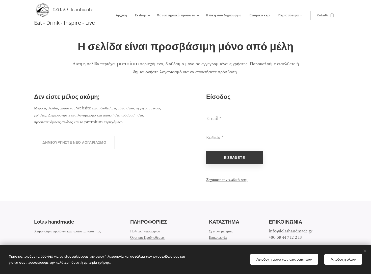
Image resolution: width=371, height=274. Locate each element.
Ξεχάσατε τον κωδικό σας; (227, 179)
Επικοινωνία (218, 237)
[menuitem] (123, 15)
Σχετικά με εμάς (220, 231)
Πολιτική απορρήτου (145, 231)
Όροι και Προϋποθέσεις (147, 237)
